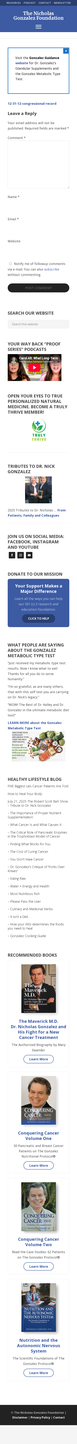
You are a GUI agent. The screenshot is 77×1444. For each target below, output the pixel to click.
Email (13, 219)
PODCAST (30, 2)
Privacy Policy (40, 1417)
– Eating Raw (17, 878)
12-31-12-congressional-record (32, 103)
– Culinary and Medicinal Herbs (30, 909)
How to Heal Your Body (25, 794)
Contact (59, 1417)
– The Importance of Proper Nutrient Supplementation (34, 815)
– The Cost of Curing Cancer (28, 851)
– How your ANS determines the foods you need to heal (36, 926)
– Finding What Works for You (29, 844)
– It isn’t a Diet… (19, 916)
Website (14, 241)
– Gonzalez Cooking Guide (27, 936)
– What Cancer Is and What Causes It (34, 824)
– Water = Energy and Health (28, 886)
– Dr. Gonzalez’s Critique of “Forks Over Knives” (36, 869)
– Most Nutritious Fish (24, 894)
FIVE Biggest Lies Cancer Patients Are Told (38, 786)
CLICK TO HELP (38, 618)
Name (14, 197)
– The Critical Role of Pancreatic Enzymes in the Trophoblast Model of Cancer (37, 834)
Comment (17, 138)
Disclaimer (20, 1417)
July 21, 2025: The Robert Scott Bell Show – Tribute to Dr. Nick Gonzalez (38, 803)
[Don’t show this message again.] (66, 51)
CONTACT (44, 2)
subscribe (51, 269)
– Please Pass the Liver (24, 901)
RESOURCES (13, 2)
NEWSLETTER (62, 2)
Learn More (38, 1059)
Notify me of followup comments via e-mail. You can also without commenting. (36, 269)
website (21, 63)
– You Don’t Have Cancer (26, 859)
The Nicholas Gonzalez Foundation (38, 15)
